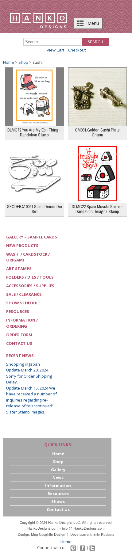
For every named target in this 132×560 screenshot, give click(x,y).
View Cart (55, 50)
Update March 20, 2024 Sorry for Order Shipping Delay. (29, 376)
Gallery (58, 469)
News (58, 477)
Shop (23, 62)
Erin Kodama (104, 534)
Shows (58, 501)
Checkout (77, 50)
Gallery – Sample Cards (31, 237)
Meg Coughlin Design (48, 534)
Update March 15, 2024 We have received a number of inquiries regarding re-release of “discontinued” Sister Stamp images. (31, 400)
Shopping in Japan (23, 364)
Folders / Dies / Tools (30, 277)
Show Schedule (23, 303)
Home (8, 62)
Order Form (19, 334)
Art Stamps (19, 268)
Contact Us (19, 343)
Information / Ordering (22, 323)
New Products (22, 245)
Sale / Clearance (23, 294)
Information (58, 485)
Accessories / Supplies (30, 285)
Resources (17, 311)
